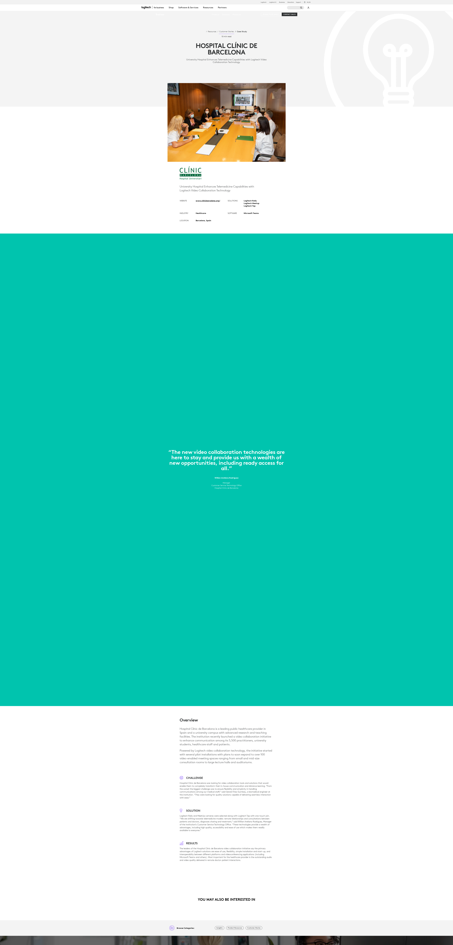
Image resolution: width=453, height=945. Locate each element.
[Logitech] (154, 7)
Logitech (263, 2)
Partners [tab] (222, 7)
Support (298, 2)
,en (308, 2)
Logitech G (272, 2)
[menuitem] (215, 14)
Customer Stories (226, 31)
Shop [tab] (171, 7)
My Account (308, 8)
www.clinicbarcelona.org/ (208, 200)
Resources (212, 31)
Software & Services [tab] (188, 7)
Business (282, 2)
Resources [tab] (208, 7)
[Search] (295, 7)
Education (290, 2)
